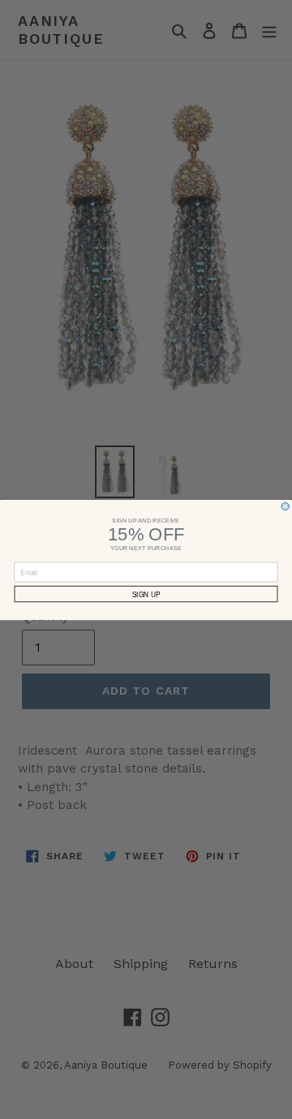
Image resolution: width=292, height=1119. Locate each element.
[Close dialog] (285, 506)
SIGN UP (146, 594)
